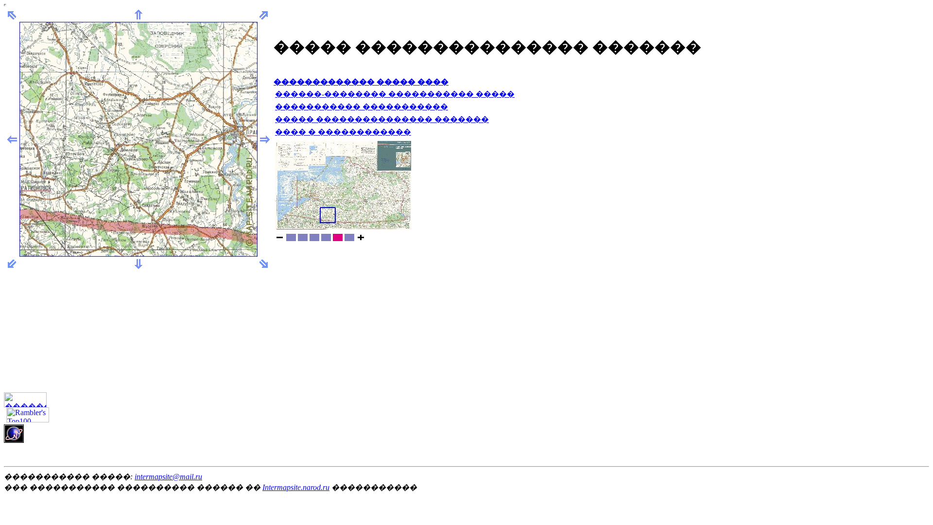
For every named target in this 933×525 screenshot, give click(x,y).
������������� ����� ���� (361, 82)
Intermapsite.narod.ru (295, 487)
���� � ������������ (343, 132)
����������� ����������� (361, 107)
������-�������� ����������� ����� (395, 94)
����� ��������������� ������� (382, 119)
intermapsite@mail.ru (168, 476)
